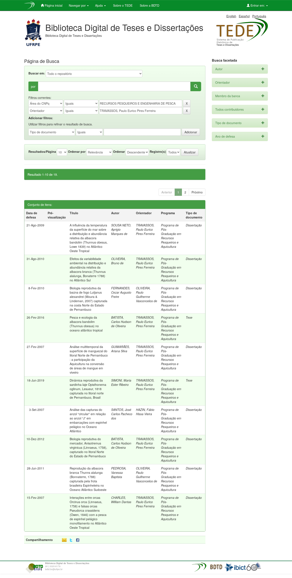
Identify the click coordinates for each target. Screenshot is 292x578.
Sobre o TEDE (122, 5)
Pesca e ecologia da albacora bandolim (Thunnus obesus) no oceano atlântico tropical (86, 323)
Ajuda (99, 5)
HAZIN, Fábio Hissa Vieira (145, 411)
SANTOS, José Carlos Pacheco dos (121, 413)
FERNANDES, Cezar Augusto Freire (121, 292)
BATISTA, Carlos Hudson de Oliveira (121, 321)
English (231, 16)
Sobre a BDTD (149, 5)
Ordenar (119, 151)
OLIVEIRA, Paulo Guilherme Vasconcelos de (146, 294)
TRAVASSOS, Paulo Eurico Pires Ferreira (145, 229)
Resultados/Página (42, 151)
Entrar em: (258, 5)
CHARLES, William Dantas (121, 499)
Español (244, 16)
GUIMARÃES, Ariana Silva (120, 349)
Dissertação (194, 225)
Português (259, 16)
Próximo (197, 192)
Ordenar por (77, 151)
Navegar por (78, 5)
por (33, 86)
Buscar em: (36, 73)
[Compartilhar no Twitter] (71, 540)
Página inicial (53, 5)
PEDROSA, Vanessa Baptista (118, 472)
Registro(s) (158, 151)
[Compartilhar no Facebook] (78, 540)
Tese (189, 317)
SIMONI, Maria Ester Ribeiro (121, 382)
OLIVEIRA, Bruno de (118, 261)
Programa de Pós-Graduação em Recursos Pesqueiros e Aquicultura (171, 236)
